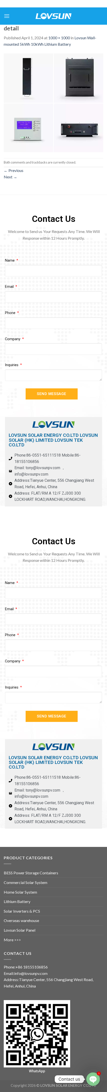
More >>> (12, 939)
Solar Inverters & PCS (22, 911)
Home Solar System (20, 892)
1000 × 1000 (59, 37)
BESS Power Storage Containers (31, 872)
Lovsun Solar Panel (19, 930)
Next (10, 176)
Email (10, 287)
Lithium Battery (17, 901)
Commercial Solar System (25, 882)
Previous (13, 170)
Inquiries (12, 365)
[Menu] (7, 16)
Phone (10, 313)
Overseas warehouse (21, 920)
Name (10, 260)
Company (13, 339)
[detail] (53, 102)
